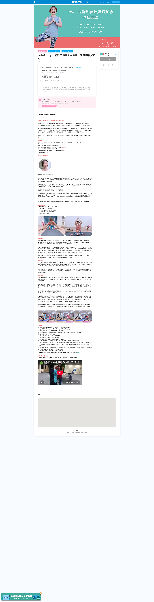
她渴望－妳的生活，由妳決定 (50, 77)
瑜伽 (52, 80)
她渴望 (58, 80)
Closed (108, 59)
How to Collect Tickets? (49, 105)
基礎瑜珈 (46, 80)
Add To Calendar (79, 68)
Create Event (116, 2)
